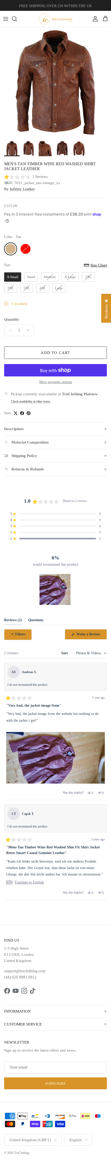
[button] (25, 177)
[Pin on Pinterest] (28, 413)
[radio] (10, 248)
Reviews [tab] (13, 621)
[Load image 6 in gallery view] (55, 82)
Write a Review (91, 636)
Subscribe (55, 1083)
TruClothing (21, 1153)
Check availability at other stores (30, 401)
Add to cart (55, 353)
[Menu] (5, 19)
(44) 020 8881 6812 (20, 977)
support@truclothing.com (24, 971)
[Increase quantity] (29, 330)
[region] (55, 589)
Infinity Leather (22, 189)
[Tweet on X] (16, 413)
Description (13, 429)
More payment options (55, 382)
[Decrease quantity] (8, 330)
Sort (65, 653)
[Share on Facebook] (22, 413)
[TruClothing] (55, 18)
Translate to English (29, 882)
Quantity (11, 319)
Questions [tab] (35, 621)
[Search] (17, 19)
